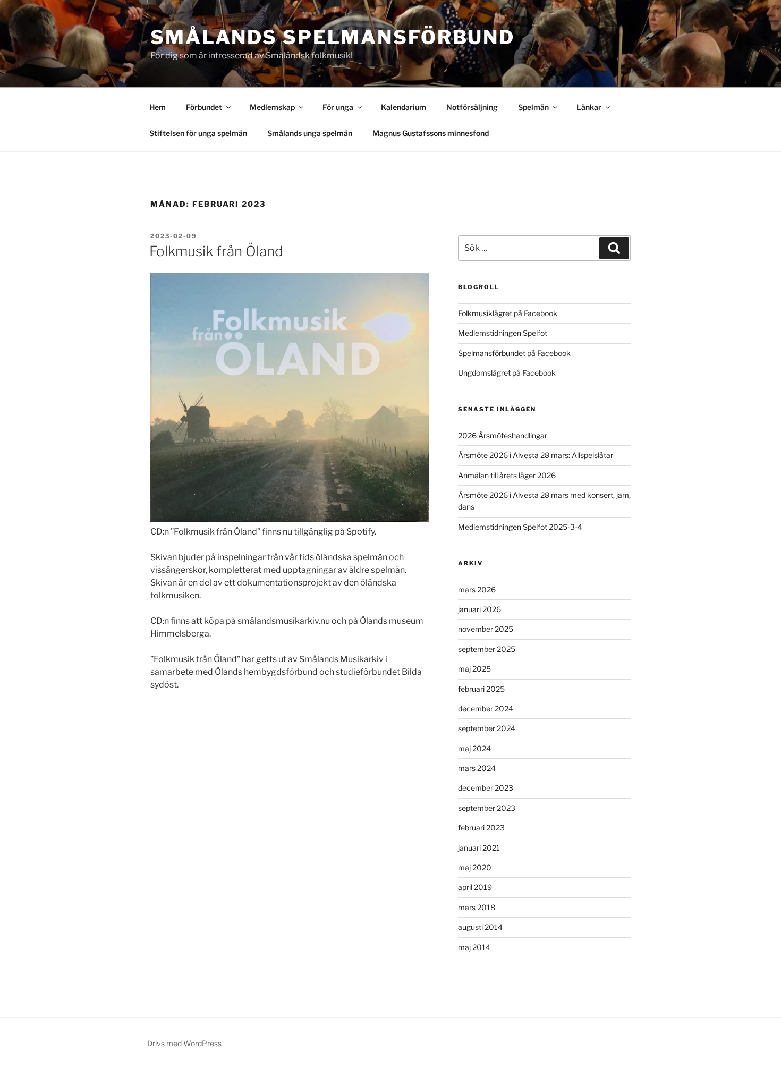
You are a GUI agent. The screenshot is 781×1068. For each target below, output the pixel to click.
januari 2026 (479, 609)
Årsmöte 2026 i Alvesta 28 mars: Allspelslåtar (535, 455)
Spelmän (533, 107)
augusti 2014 (480, 926)
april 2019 (475, 887)
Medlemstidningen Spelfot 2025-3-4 (520, 526)
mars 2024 (477, 768)
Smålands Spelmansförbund (332, 37)
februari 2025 (481, 688)
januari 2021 (479, 847)
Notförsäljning (472, 107)
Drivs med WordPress (184, 1043)
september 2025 (486, 649)
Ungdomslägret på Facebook (507, 372)
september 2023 (486, 807)
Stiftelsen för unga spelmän (198, 133)
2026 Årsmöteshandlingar (502, 435)
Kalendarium (403, 107)
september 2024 (486, 728)
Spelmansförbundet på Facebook (514, 353)
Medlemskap (272, 107)
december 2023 (485, 787)
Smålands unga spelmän (309, 133)
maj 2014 (474, 947)
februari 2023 (481, 827)
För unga (337, 107)
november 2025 (485, 628)
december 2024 (485, 708)
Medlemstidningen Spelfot (502, 332)
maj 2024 (474, 748)
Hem (157, 107)
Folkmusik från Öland (216, 251)
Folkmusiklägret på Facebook (507, 313)
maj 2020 (474, 867)
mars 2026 (477, 589)
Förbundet (204, 107)
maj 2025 (474, 668)
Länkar (588, 107)
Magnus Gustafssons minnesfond (430, 133)
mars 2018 (476, 907)
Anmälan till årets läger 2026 (507, 475)
